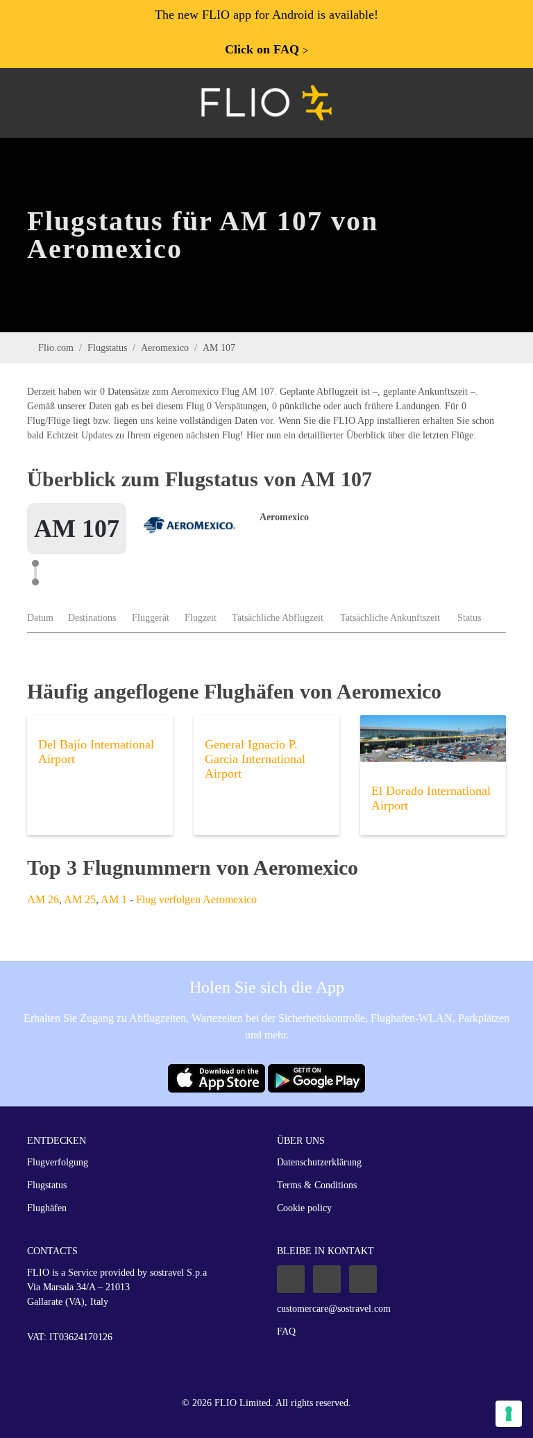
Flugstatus (107, 348)
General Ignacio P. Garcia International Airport (255, 758)
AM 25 (80, 899)
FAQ (286, 1331)
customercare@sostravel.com (334, 1308)
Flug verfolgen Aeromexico (196, 899)
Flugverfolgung (57, 1162)
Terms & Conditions (317, 1185)
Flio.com (56, 348)
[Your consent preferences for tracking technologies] (509, 1414)
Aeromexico (165, 348)
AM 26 (43, 899)
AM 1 (114, 899)
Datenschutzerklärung (319, 1162)
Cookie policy (304, 1208)
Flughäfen (47, 1208)
